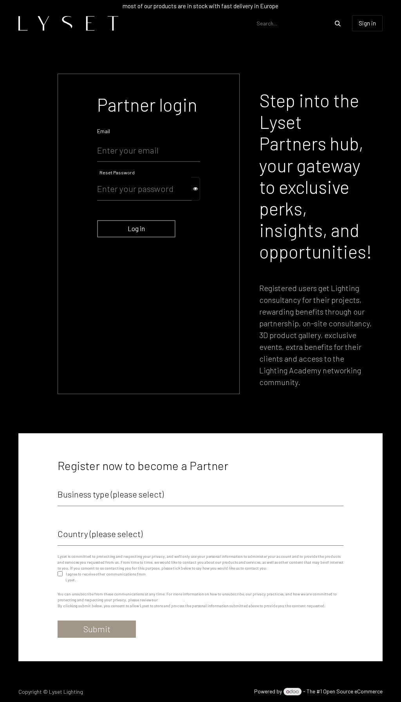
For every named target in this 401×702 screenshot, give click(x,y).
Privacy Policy (171, 599)
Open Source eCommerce (353, 691)
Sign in (367, 23)
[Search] (337, 23)
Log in (136, 228)
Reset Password (117, 172)
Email (103, 131)
